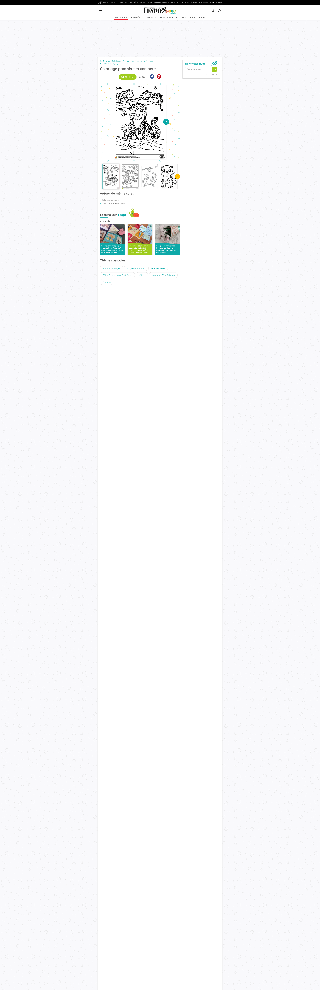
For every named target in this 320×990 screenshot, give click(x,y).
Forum (219, 2)
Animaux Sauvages (111, 268)
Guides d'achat (197, 17)
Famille (165, 2)
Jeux (184, 17)
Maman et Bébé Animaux (163, 275)
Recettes (128, 2)
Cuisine (120, 2)
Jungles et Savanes (136, 268)
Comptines (150, 17)
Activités (135, 17)
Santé (172, 2)
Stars (187, 2)
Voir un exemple (210, 74)
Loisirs (194, 2)
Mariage (157, 2)
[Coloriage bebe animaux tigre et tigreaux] (130, 176)
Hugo (212, 2)
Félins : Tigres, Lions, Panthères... (117, 275)
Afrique (142, 275)
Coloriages (121, 17)
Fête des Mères (158, 268)
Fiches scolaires (168, 17)
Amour (149, 2)
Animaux (126, 61)
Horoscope (203, 2)
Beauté (112, 2)
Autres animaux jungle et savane (114, 63)
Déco (136, 2)
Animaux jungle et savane (142, 61)
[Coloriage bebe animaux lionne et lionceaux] (149, 176)
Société (180, 2)
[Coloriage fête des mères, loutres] (169, 176)
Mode (105, 2)
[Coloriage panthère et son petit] (110, 176)
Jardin (142, 2)
